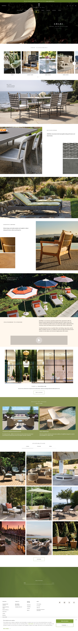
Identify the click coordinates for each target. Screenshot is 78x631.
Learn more (30, 623)
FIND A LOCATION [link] (39, 392)
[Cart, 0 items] (75, 5)
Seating (26, 10)
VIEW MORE (39, 559)
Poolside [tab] (39, 446)
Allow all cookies (64, 621)
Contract (28, 608)
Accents (37, 10)
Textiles (48, 10)
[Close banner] (76, 619)
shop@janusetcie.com (18, 606)
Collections (19, 10)
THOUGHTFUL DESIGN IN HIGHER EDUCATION (11, 431)
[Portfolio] (72, 5)
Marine (28, 610)
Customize (64, 625)
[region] (39, 63)
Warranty (4, 615)
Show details (6, 628)
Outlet (59, 10)
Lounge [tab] (27, 446)
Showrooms (4, 611)
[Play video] (39, 340)
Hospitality (28, 606)
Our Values (38, 605)
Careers (4, 613)
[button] (58, 28)
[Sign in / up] (67, 5)
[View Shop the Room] (22, 482)
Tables (31, 10)
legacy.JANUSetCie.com (50, 1)
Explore (54, 10)
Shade (42, 10)
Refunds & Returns (6, 609)
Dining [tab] (50, 446)
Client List (38, 607)
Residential (4, 5)
